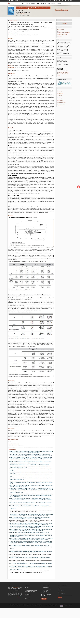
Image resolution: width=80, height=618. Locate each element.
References (60, 105)
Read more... (19, 596)
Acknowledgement (61, 102)
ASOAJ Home (26, 15)
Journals (33, 3)
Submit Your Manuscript (30, 591)
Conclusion (60, 100)
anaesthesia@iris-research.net (62, 10)
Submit (60, 597)
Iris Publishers (15, 587)
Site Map (50, 0)
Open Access (59, 36)
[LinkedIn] (64, 0)
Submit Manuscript (51, 3)
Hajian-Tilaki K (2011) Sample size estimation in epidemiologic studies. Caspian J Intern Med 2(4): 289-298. (29, 532)
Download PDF (64, 20)
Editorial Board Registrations (31, 590)
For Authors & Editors (41, 3)
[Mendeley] (68, 0)
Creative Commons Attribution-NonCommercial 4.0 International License (63, 74)
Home (23, 3)
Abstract (64, 23)
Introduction (60, 93)
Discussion (60, 98)
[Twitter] (62, 0)
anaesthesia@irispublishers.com (62, 9)
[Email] (9, 0)
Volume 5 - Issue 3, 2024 (62, 34)
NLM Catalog (22, 0)
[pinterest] (59, 0)
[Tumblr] (66, 0)
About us (27, 588)
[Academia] (70, 0)
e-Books (27, 594)
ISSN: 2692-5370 (60, 29)
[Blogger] (65, 0)
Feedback (44, 598)
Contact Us (59, 3)
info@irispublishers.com (47, 595)
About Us (28, 3)
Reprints (27, 593)
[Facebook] (61, 0)
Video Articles (28, 595)
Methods (60, 95)
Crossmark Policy (45, 0)
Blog (57, 0)
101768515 (20, 13)
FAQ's (54, 0)
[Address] (7, 0)
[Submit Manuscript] (78, 186)
